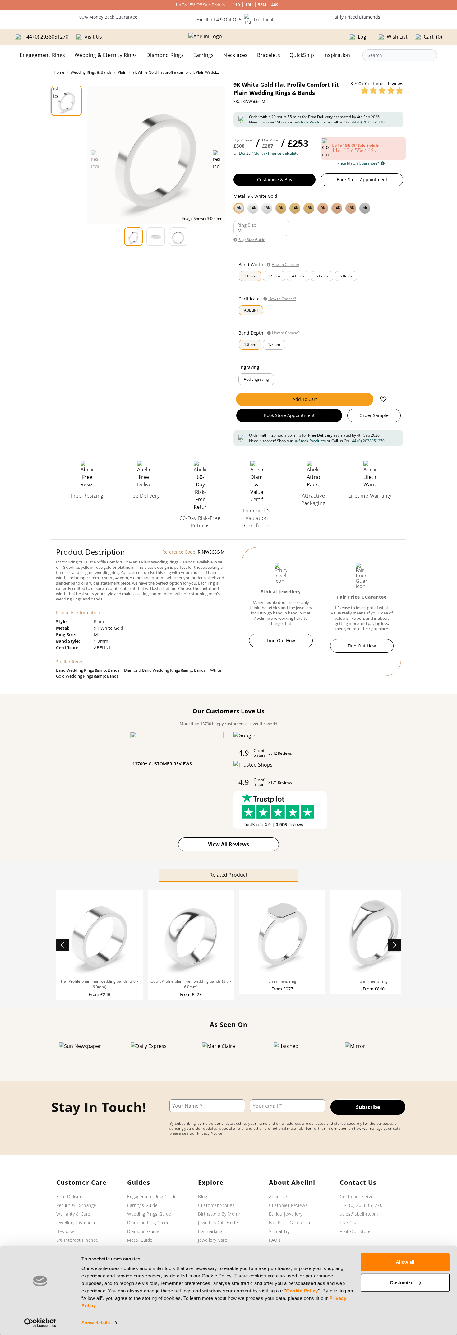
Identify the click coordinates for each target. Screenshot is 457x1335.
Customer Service (358, 1196)
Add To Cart (305, 399)
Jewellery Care (212, 1240)
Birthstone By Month (220, 1214)
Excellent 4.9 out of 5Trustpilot (235, 19)
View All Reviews (228, 844)
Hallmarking (210, 1231)
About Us (278, 1196)
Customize (401, 1282)
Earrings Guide (142, 1205)
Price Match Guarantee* (358, 163)
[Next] (394, 945)
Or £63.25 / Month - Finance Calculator (266, 153)
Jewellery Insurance (76, 1223)
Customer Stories (216, 1205)
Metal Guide (140, 1240)
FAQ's (275, 1240)
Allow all (405, 1262)
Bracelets (268, 55)
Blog (202, 1196)
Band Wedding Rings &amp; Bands (87, 670)
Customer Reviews (288, 1205)
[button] (318, 207)
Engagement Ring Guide (152, 1196)
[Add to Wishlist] (383, 399)
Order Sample (374, 415)
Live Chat (349, 1223)
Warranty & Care (73, 1214)
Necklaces (235, 55)
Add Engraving (256, 379)
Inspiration (336, 55)
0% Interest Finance (77, 1240)
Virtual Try (279, 1231)
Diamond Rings (165, 55)
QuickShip (301, 55)
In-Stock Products (309, 122)
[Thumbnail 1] (66, 101)
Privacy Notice (210, 1133)
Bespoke (65, 1231)
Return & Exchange (76, 1205)
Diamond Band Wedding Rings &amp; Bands (164, 670)
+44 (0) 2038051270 (367, 122)
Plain (122, 72)
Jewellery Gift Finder (219, 1223)
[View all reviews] (382, 90)
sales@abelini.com (359, 1214)
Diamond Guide (143, 1231)
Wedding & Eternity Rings (106, 55)
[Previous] (62, 945)
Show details (95, 1322)
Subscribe (368, 1107)
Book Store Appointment (362, 180)
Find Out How (281, 640)
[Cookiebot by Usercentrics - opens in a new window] (40, 1323)
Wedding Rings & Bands (91, 72)
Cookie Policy (302, 1290)
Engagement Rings (42, 55)
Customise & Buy (274, 180)
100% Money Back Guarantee (107, 17)
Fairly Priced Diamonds (356, 17)
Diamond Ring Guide (148, 1223)
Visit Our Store (355, 1231)
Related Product (228, 874)
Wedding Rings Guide (149, 1214)
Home (59, 72)
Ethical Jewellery (285, 1214)
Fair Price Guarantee (290, 1223)
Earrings (203, 55)
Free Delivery (70, 1196)
